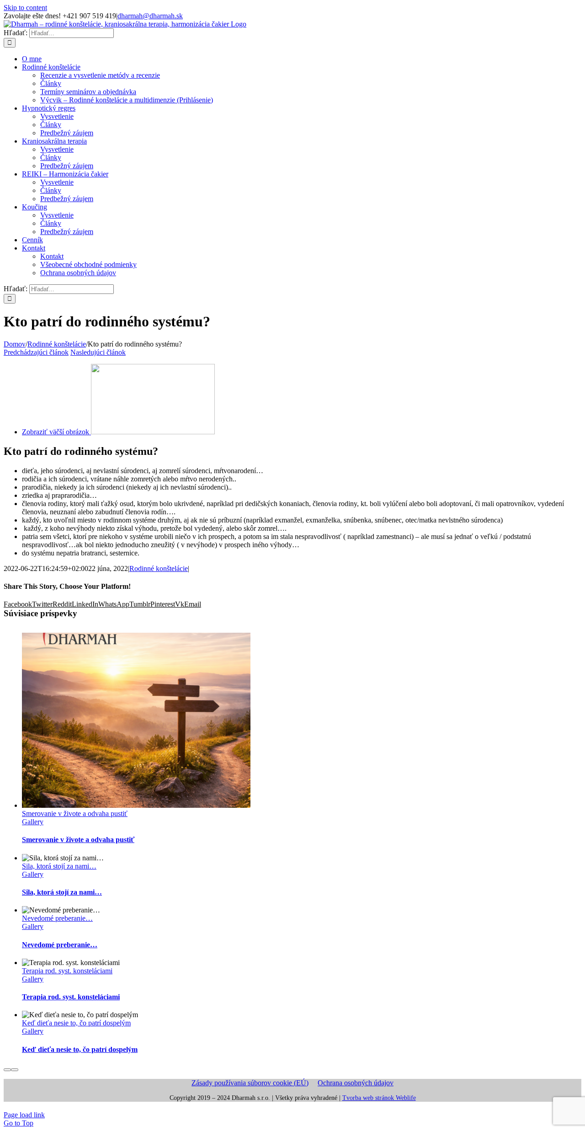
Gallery (32, 822)
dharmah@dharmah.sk (150, 16)
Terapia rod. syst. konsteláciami (67, 971)
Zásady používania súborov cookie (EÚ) (249, 1083)
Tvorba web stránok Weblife (379, 1097)
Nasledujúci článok (98, 352)
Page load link (24, 1115)
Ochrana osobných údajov (356, 1083)
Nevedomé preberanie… (57, 918)
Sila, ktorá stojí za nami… (59, 866)
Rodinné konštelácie (158, 568)
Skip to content (25, 7)
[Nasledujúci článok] (14, 1069)
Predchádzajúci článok (36, 352)
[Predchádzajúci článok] (7, 1069)
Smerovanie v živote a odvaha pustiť (75, 813)
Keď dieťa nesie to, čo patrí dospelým (76, 1023)
